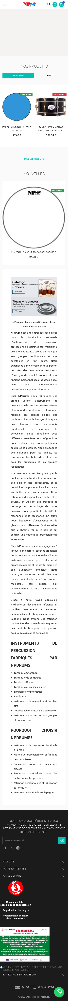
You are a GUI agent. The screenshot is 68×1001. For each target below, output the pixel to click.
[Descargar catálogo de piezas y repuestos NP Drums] (34, 306)
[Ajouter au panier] (13, 88)
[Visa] (50, 987)
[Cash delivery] (42, 987)
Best (49, 75)
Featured (18, 75)
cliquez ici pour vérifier (16, 970)
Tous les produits (34, 159)
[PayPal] (25, 987)
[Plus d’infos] (20, 88)
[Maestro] (17, 987)
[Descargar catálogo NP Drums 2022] (34, 287)
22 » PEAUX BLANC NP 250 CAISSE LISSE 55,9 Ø (33, 252)
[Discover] (33, 987)
